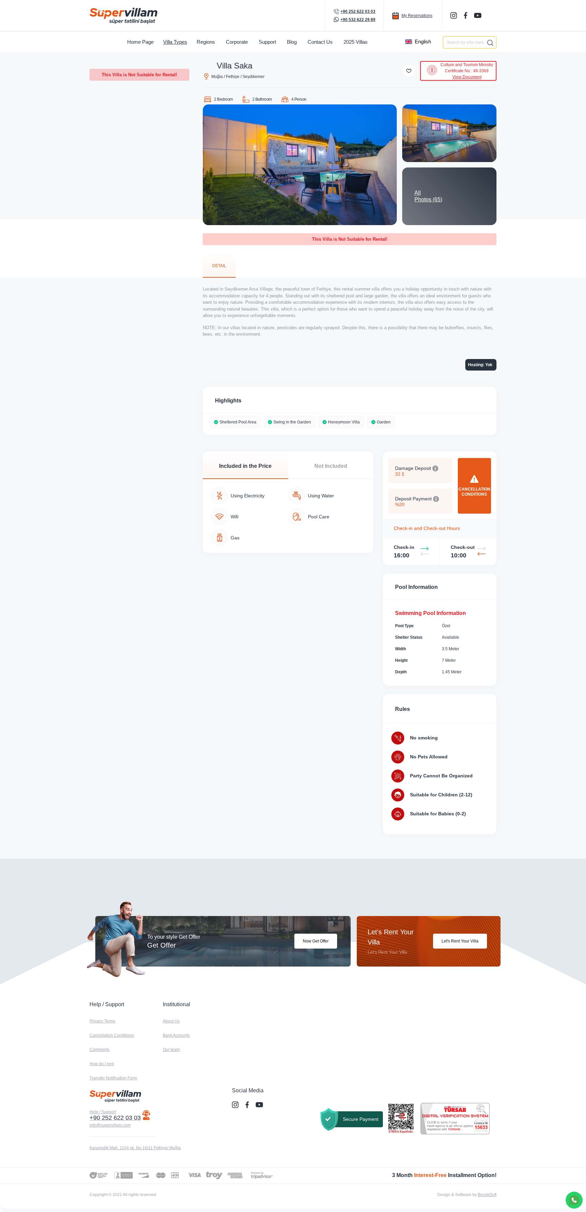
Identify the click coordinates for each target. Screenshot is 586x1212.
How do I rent (102, 1063)
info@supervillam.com (110, 1125)
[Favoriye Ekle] (409, 71)
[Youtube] (478, 15)
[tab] (219, 265)
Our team (171, 1049)
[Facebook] (466, 15)
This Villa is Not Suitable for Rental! (139, 74)
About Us (171, 1021)
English (423, 41)
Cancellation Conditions (112, 1035)
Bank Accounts (176, 1035)
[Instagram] (454, 15)
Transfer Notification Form (113, 1078)
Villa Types (175, 42)
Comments (100, 1049)
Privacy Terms (102, 1021)
